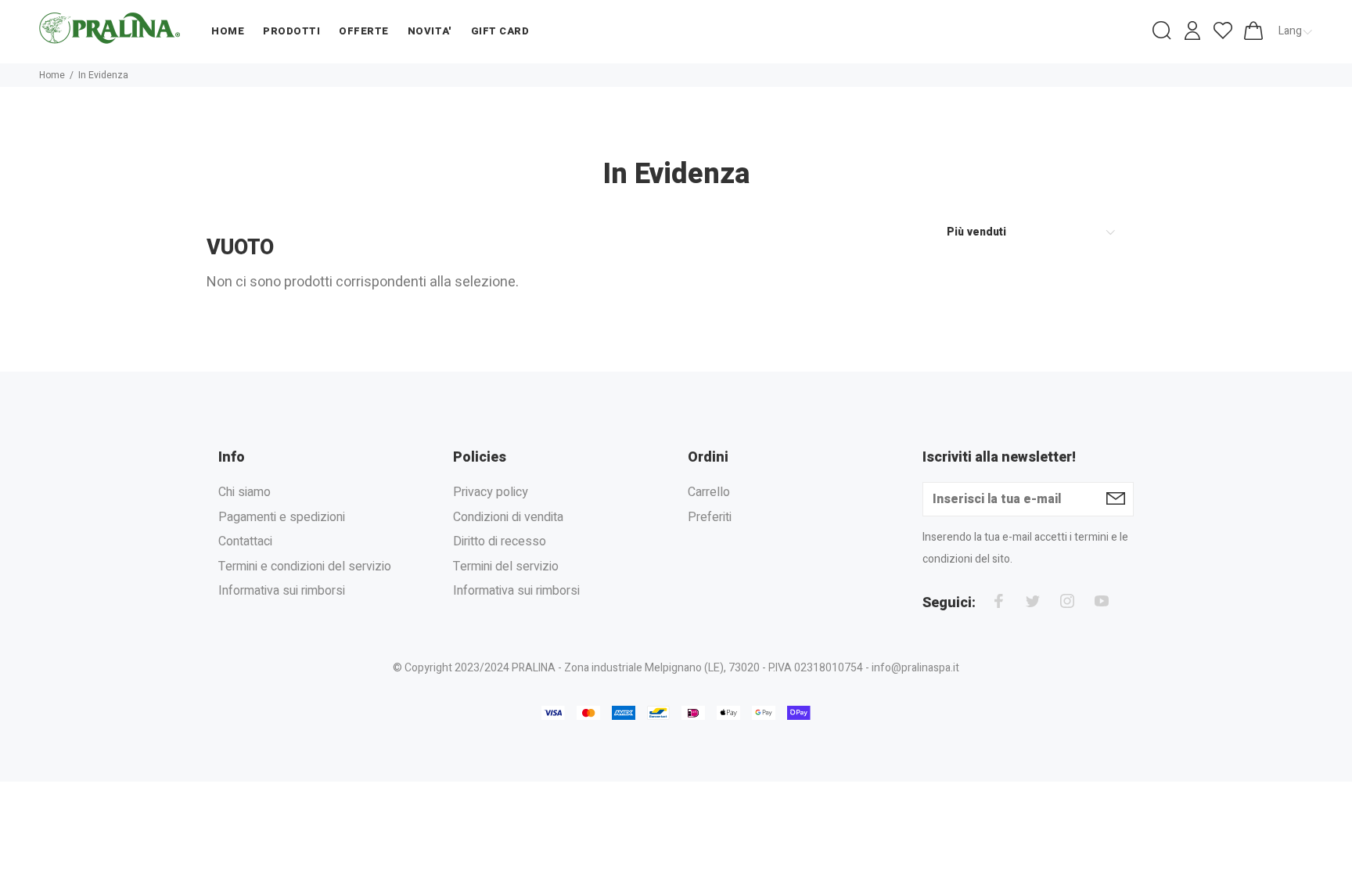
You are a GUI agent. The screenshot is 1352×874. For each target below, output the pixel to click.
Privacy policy (490, 493)
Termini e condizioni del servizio (304, 566)
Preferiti (710, 517)
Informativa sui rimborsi (281, 590)
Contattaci (245, 541)
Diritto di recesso (499, 541)
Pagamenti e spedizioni (281, 517)
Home (52, 75)
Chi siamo (244, 493)
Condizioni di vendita (508, 517)
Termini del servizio (506, 566)
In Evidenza (103, 75)
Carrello (709, 493)
